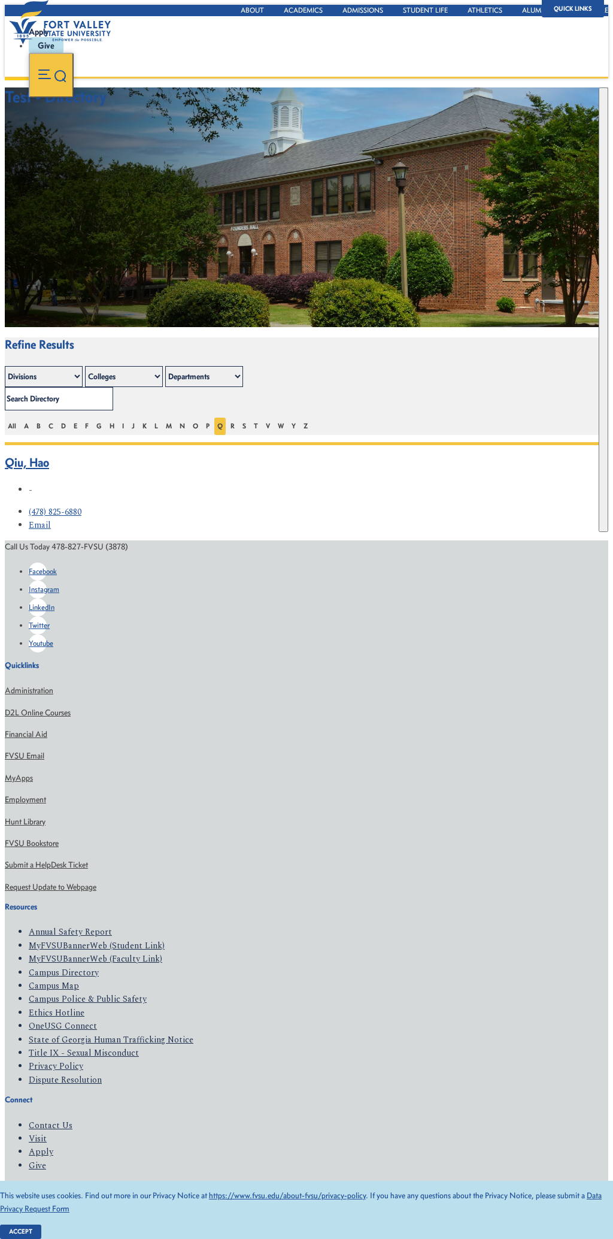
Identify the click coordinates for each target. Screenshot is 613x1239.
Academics (303, 10)
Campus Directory (64, 972)
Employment (25, 799)
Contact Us (50, 1125)
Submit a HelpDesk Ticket (46, 865)
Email (40, 525)
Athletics (485, 10)
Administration (29, 690)
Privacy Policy (56, 1066)
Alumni (535, 10)
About (252, 10)
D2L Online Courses (38, 713)
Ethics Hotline (56, 1013)
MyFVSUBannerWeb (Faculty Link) (95, 959)
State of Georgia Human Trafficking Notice (111, 1039)
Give (37, 1165)
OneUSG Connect (63, 1026)
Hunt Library (25, 822)
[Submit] (603, 309)
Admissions (362, 10)
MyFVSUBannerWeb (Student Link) (97, 945)
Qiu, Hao (27, 462)
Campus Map (54, 986)
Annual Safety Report (70, 932)
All (12, 426)
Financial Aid (26, 734)
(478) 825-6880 (55, 512)
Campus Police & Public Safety (88, 999)
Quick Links (573, 9)
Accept (20, 1231)
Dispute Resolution (65, 1080)
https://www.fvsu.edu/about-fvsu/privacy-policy (287, 1195)
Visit (38, 1138)
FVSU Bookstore (32, 843)
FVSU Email (24, 756)
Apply (41, 1152)
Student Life (425, 10)
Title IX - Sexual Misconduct (84, 1053)
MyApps (19, 778)
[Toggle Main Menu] (51, 75)
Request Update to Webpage (50, 887)
